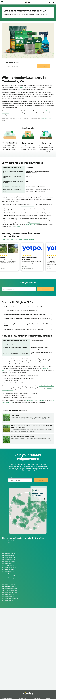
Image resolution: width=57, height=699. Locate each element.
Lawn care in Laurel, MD (7, 600)
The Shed (17, 226)
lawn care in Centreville (27, 206)
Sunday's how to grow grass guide (35, 400)
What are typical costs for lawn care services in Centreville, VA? (23, 307)
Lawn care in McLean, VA (8, 571)
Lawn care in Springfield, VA (9, 561)
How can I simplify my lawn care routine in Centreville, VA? (21, 310)
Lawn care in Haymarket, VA (8, 557)
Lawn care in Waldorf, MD (8, 596)
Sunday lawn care (30, 224)
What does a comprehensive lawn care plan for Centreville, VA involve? (25, 314)
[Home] (28, 2)
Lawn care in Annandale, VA (8, 559)
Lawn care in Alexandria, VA (8, 578)
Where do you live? (12, 62)
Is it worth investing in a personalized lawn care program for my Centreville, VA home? (27, 319)
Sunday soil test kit (34, 223)
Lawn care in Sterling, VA (8, 565)
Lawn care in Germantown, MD (9, 590)
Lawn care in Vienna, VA (8, 555)
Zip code (10, 477)
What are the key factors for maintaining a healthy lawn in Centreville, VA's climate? (26, 324)
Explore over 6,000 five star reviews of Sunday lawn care (18, 239)
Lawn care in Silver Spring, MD (9, 592)
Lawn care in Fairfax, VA (8, 542)
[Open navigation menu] (2, 2)
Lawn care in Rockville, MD (8, 584)
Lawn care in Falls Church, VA (9, 569)
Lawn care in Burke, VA (7, 551)
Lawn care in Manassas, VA (8, 547)
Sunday (21, 87)
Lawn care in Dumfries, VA (8, 582)
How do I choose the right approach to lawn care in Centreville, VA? (24, 329)
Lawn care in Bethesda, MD (8, 580)
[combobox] (21, 66)
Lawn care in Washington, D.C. (9, 586)
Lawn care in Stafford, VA (8, 594)
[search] (49, 2)
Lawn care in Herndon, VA (8, 544)
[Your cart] (53, 2)
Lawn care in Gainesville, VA (8, 553)
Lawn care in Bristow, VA (8, 549)
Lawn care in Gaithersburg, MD (9, 588)
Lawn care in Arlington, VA (8, 573)
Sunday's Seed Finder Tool (46, 386)
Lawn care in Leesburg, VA (8, 575)
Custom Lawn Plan (46, 118)
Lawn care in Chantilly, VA (8, 540)
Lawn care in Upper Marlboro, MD (10, 598)
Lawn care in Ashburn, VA (8, 563)
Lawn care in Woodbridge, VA (9, 567)
